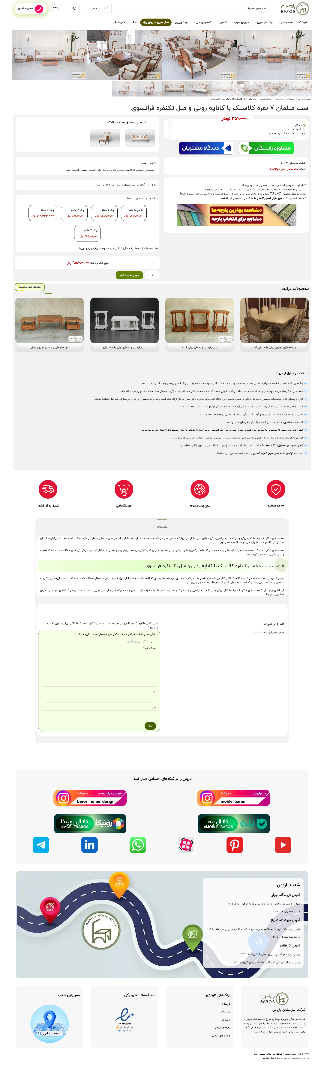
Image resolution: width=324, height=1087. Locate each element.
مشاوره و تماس (25, 8)
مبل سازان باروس (304, 99)
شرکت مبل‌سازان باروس (270, 1054)
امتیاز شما (150, 641)
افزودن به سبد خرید (129, 275)
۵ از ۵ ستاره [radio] (127, 641)
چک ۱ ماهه (108, 210)
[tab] (162, 524)
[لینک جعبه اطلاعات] (124, 495)
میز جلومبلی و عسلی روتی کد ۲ (199, 347)
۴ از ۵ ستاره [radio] (130, 641)
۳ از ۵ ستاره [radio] (133, 641)
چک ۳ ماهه (47, 210)
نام (154, 691)
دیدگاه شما (149, 648)
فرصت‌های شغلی (221, 1036)
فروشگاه (226, 1004)
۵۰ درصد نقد (136, 210)
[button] (87, 162)
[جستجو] (75, 8)
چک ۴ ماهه (91, 230)
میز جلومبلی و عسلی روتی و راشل (49, 347)
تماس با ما (225, 1012)
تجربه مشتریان (222, 1028)
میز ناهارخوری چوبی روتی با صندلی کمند (274, 347)
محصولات (291, 99)
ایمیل (153, 707)
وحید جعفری (269, 1058)
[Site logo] (295, 8)
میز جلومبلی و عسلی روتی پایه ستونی (124, 347)
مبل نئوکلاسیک (265, 99)
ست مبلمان (279, 99)
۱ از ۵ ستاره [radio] (139, 641)
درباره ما (226, 1020)
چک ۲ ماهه (77, 210)
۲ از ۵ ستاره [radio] (136, 641)
